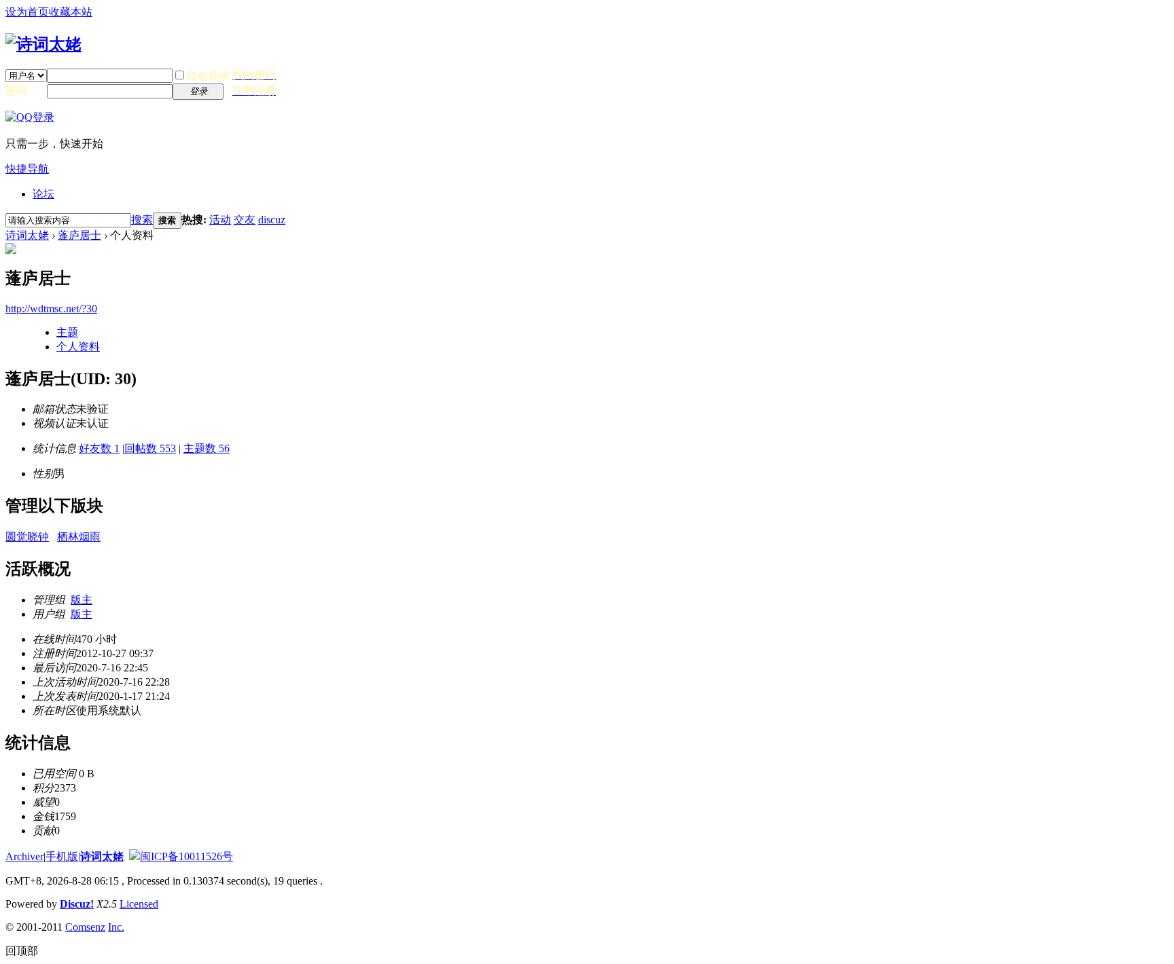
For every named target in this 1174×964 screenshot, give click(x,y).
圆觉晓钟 (27, 536)
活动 (220, 219)
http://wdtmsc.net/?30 (51, 308)
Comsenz (85, 927)
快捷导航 (27, 168)
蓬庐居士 (79, 235)
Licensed (139, 904)
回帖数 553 (150, 448)
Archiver (24, 856)
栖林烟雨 (79, 536)
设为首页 (27, 12)
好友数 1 (99, 448)
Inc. (116, 927)
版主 (81, 600)
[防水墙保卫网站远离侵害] (134, 856)
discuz (271, 219)
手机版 (62, 856)
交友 (244, 219)
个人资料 (78, 346)
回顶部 (21, 951)
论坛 (43, 194)
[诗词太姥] (43, 44)
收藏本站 (70, 12)
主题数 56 (206, 448)
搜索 (142, 219)
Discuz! (77, 904)
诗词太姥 (27, 235)
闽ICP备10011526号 (186, 856)
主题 (67, 332)
